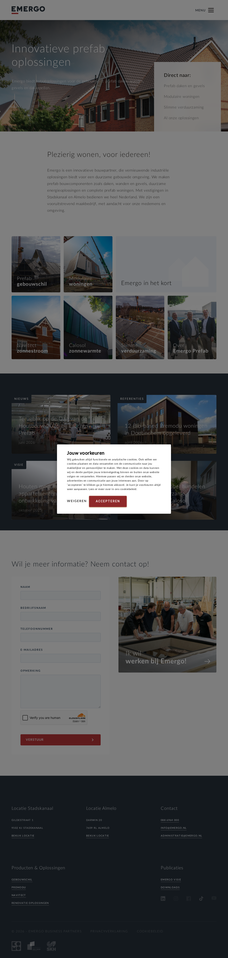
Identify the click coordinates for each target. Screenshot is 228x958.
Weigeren (77, 501)
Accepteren (108, 501)
